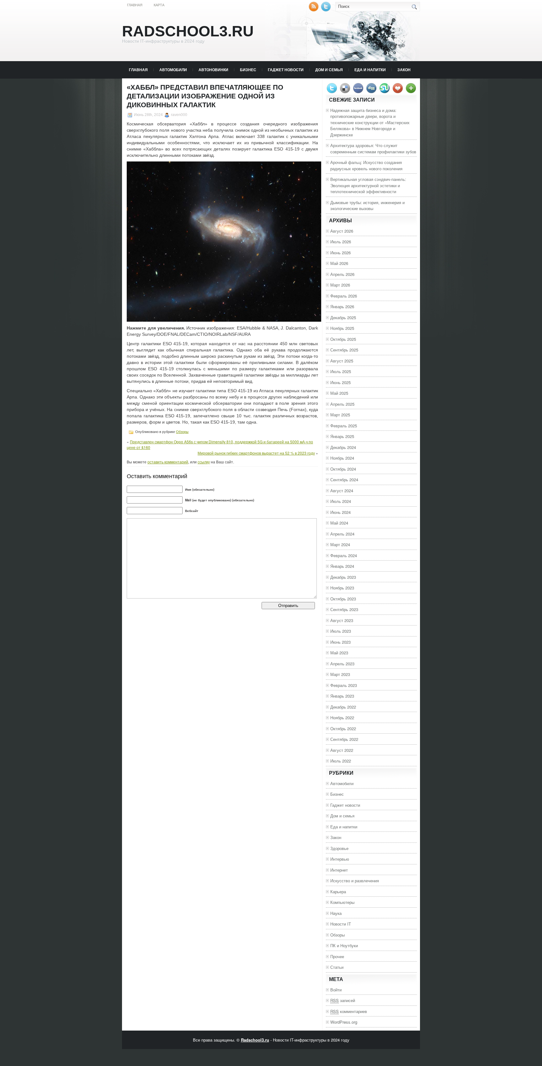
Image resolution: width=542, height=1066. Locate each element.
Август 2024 (341, 490)
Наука (336, 913)
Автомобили (173, 69)
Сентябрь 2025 (344, 350)
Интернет (339, 870)
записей (342, 1000)
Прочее (337, 956)
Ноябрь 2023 (342, 588)
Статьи (336, 967)
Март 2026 (340, 285)
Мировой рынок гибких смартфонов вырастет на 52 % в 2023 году (256, 453)
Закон (404, 69)
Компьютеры (342, 902)
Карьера (338, 891)
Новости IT (340, 924)
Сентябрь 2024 (344, 480)
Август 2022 (341, 750)
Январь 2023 (342, 696)
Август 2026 (341, 231)
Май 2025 (339, 393)
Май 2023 (339, 653)
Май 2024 (339, 523)
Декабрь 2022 (343, 707)
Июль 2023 (340, 631)
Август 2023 (341, 620)
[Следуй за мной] (326, 10)
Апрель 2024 (342, 534)
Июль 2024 (340, 501)
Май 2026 (339, 263)
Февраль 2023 (343, 685)
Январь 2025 (342, 436)
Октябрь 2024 (343, 469)
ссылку (204, 461)
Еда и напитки (370, 69)
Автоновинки (213, 69)
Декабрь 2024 (343, 447)
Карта (159, 5)
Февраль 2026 (343, 296)
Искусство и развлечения (354, 881)
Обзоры (182, 432)
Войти (336, 990)
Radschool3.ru (188, 31)
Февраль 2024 (343, 555)
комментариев (348, 1011)
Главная (134, 5)
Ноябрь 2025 (342, 328)
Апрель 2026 (342, 274)
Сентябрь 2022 (344, 739)
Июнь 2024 (340, 512)
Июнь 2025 (340, 382)
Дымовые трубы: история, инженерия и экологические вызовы (367, 205)
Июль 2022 (340, 761)
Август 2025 (341, 361)
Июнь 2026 (340, 253)
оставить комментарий (167, 461)
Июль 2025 (340, 371)
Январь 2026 (342, 306)
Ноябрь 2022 (342, 717)
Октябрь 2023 (343, 599)
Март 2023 (340, 674)
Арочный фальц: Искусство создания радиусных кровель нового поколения (366, 165)
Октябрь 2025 (343, 339)
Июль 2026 (340, 242)
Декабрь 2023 (343, 577)
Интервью (339, 859)
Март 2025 (340, 415)
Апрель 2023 (342, 664)
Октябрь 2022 (343, 728)
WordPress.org (343, 1022)
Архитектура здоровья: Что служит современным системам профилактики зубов (373, 148)
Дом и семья (329, 69)
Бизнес (248, 69)
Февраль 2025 (343, 426)
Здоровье (339, 848)
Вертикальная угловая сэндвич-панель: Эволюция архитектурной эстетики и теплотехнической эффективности (368, 185)
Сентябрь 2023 (344, 609)
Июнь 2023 (340, 642)
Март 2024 (340, 544)
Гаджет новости (286, 69)
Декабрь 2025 (343, 317)
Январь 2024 (342, 566)
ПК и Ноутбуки (344, 945)
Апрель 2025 (342, 404)
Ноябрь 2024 (342, 458)
